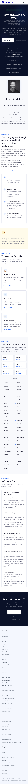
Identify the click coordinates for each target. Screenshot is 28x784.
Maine (17, 413)
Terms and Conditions (7, 762)
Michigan (5, 420)
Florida (17, 396)
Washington (18, 461)
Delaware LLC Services (7, 685)
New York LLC (5, 649)
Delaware (18, 393)
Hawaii (17, 399)
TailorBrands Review (6, 734)
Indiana (5, 406)
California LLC (5, 636)
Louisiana (5, 413)
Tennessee (5, 454)
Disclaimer (4, 760)
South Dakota (19, 451)
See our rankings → (8, 307)
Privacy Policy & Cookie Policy (8, 765)
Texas (17, 454)
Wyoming (5, 468)
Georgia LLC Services (6, 688)
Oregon (17, 444)
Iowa (17, 406)
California (5, 389)
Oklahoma (5, 444)
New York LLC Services (7, 693)
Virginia (5, 461)
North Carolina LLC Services (8, 690)
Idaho (4, 403)
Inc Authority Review (6, 732)
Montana (5, 427)
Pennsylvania (6, 447)
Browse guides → (8, 329)
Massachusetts (19, 417)
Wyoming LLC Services (7, 703)
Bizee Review (5, 726)
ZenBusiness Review (6, 721)
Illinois (17, 403)
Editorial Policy (5, 773)
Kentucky (18, 410)
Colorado (18, 389)
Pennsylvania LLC (6, 654)
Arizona (5, 386)
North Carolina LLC (6, 646)
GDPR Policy (4, 770)
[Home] (7, 2)
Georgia (5, 399)
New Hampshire (19, 430)
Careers (3, 752)
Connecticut (6, 393)
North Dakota (6, 441)
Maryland (5, 417)
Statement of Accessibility (8, 757)
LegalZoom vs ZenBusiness (8, 737)
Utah (4, 458)
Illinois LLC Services (6, 695)
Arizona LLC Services (6, 701)
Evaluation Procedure (6, 768)
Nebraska (18, 427)
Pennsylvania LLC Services (8, 698)
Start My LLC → (8, 40)
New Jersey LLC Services (7, 708)
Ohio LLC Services (6, 711)
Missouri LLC (4, 662)
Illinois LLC (4, 651)
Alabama (5, 382)
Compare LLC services (20, 40)
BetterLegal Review (6, 729)
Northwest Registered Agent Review (10, 724)
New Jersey (6, 434)
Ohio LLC (4, 667)
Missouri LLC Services (7, 706)
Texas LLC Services (6, 677)
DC (3, 396)
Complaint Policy (5, 755)
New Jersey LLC (5, 664)
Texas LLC (4, 633)
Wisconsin (18, 464)
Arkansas (18, 386)
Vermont (18, 458)
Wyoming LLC (5, 659)
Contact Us (4, 750)
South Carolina (6, 451)
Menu (24, 2)
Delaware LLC (5, 641)
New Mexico (19, 434)
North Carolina (19, 437)
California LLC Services (7, 680)
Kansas (4, 410)
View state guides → (9, 285)
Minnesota (18, 420)
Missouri (18, 423)
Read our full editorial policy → (9, 170)
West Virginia (6, 464)
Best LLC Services (6, 675)
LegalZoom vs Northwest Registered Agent (11, 742)
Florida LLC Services (6, 682)
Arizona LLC (4, 657)
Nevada (5, 430)
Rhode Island (19, 447)
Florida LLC (4, 639)
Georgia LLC (4, 644)
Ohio (17, 441)
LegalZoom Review (6, 719)
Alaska (17, 382)
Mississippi (5, 423)
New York (5, 437)
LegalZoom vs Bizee (6, 739)
